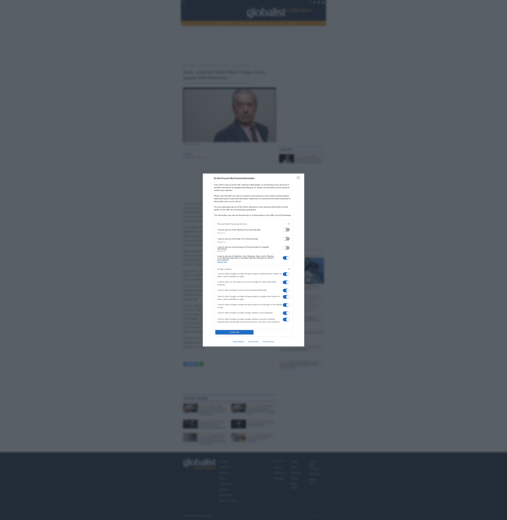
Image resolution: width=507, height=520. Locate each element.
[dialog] (253, 260)
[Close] (299, 178)
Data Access (253, 342)
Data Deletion (238, 342)
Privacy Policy (268, 342)
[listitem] (253, 223)
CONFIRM (234, 332)
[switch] (286, 229)
